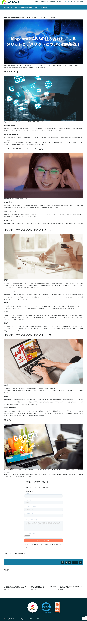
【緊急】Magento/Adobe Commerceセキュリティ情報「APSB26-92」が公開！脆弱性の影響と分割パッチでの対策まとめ (43, 587)
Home (5, 7)
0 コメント (26, 553)
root (6, 553)
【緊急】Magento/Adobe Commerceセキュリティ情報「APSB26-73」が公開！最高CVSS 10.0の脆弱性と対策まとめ (70, 587)
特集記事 (15, 7)
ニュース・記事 (10, 7)
